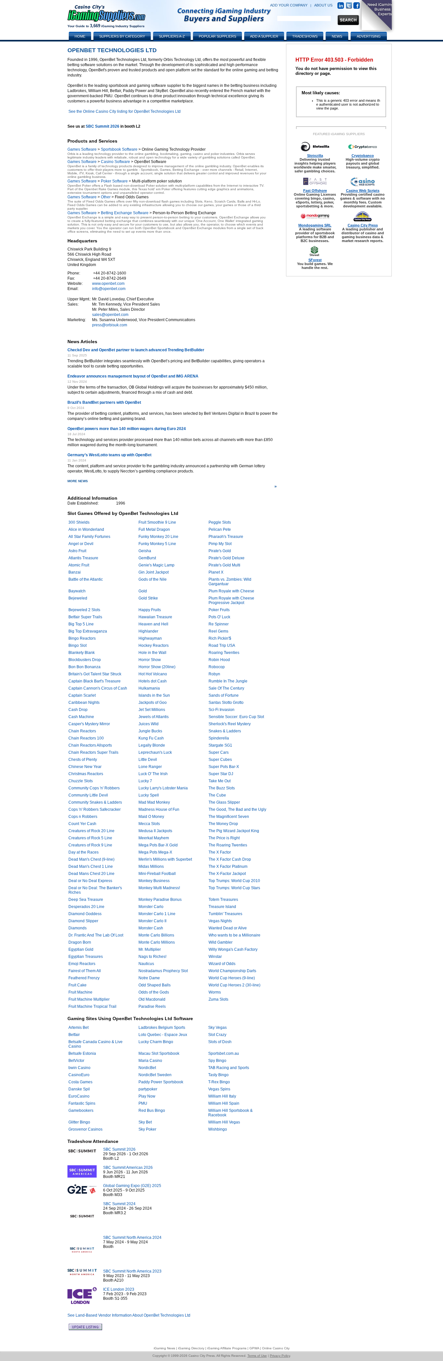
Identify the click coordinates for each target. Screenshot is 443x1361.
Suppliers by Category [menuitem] (122, 36)
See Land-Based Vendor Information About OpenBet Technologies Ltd (128, 1315)
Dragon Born (79, 942)
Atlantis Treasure (83, 558)
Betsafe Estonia (82, 1053)
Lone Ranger (150, 766)
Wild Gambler (221, 942)
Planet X (216, 572)
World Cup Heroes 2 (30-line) (234, 985)
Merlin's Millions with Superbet (165, 859)
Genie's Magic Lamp (156, 565)
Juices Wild (148, 724)
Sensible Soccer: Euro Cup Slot (236, 717)
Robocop (217, 667)
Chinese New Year (85, 766)
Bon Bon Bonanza (84, 667)
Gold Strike (148, 598)
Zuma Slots (218, 999)
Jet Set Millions (151, 709)
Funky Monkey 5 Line (157, 543)
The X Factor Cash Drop (230, 859)
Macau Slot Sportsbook (158, 1053)
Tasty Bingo (218, 1075)
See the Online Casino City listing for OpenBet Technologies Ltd (124, 111)
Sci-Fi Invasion (221, 709)
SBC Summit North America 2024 (132, 1237)
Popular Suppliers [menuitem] (217, 36)
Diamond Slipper (83, 921)
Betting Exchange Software (125, 213)
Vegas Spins (219, 1089)
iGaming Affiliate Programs (226, 1348)
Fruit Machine (80, 992)
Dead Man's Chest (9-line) (91, 859)
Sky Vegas (217, 1027)
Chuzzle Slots (80, 781)
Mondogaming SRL (314, 225)
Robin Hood (219, 659)
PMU (142, 1103)
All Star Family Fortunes (89, 536)
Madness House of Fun (158, 809)
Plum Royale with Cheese (231, 591)
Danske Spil (79, 1089)
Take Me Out (220, 781)
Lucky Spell (148, 795)
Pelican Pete (220, 529)
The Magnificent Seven (229, 816)
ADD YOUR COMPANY (288, 5)
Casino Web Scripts (362, 190)
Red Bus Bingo (151, 1110)
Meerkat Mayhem (153, 838)
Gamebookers (80, 1110)
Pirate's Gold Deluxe (227, 558)
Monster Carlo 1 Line (156, 914)
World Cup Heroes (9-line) (232, 978)
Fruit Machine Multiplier (89, 999)
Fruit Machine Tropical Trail (92, 1006)
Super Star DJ (221, 774)
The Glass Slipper (224, 802)
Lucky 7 (145, 781)
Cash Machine (81, 717)
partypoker (147, 1089)
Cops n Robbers (82, 816)
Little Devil (147, 759)
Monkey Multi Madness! (159, 888)
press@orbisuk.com (109, 325)
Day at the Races (83, 852)
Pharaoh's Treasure (226, 536)
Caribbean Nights (84, 702)
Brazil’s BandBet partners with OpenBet (104, 402)
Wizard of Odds (222, 963)
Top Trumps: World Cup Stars (234, 888)
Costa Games (80, 1082)
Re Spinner (219, 624)
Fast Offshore (315, 190)
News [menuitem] (337, 36)
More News (172, 484)
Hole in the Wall (152, 652)
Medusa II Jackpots (155, 831)
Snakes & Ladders (225, 731)
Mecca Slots (149, 823)
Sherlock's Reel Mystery (230, 724)
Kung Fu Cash (151, 738)
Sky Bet (145, 1122)
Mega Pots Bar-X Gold (158, 845)
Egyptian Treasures (85, 956)
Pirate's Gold (220, 551)
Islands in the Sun (154, 695)
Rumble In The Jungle (228, 681)
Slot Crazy (217, 1034)
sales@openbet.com (110, 314)
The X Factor (220, 852)
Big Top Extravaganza (87, 631)
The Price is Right (224, 838)
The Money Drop (223, 823)
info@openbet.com (109, 288)
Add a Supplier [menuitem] (264, 36)
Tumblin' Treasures (225, 914)
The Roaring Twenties (228, 845)
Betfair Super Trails (85, 617)
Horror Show (149, 659)
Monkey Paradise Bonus (160, 899)
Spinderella (219, 738)
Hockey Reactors (153, 645)
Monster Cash (150, 928)
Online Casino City (276, 1348)
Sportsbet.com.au (223, 1053)
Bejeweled (77, 598)
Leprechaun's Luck (155, 752)
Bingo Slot (77, 645)
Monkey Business (154, 880)
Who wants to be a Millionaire (234, 935)
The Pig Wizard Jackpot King (234, 831)
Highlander (148, 631)
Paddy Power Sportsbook (160, 1082)
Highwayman (150, 638)
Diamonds (77, 928)
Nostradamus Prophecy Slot (163, 971)
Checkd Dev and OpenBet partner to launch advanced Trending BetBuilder (135, 350)
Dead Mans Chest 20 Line (91, 873)
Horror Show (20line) (156, 667)
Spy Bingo (217, 1060)
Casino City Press (363, 225)
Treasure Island (222, 906)
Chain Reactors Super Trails (93, 752)
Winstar (215, 956)
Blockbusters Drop (84, 659)
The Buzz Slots (222, 788)
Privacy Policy (280, 1355)
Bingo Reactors (82, 638)
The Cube (217, 795)
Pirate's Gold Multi (224, 565)
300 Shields (79, 522)
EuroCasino (79, 1096)
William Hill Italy (222, 1096)
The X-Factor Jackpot (227, 873)
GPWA (254, 1348)
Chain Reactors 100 (86, 738)
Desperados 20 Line (86, 906)
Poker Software (114, 181)
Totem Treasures (223, 899)
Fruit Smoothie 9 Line (157, 522)
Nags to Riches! (152, 956)
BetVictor (76, 1060)
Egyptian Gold (80, 949)
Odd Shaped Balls (154, 985)
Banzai (74, 572)
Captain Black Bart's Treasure (94, 681)
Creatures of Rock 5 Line (90, 838)
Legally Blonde (151, 745)
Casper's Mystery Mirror (89, 724)
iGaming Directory (191, 1348)
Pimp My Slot (220, 543)
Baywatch (77, 591)
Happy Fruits (149, 610)
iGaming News (164, 1348)
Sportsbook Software (119, 149)
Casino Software (115, 161)
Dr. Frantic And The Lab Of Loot (95, 935)
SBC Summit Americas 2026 (128, 1167)
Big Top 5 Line (81, 624)
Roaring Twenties (224, 652)
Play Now (146, 1096)
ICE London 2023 (118, 1289)
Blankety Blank (81, 652)
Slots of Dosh (220, 1042)
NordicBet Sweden (155, 1075)
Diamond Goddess (85, 914)
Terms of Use (257, 1355)
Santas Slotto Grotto (226, 702)
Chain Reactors (82, 731)
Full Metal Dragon (154, 529)
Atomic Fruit (78, 565)
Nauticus (146, 963)
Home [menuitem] (80, 36)
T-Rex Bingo (219, 1082)
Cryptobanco (363, 155)
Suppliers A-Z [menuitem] (172, 36)
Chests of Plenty (82, 759)
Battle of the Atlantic (85, 579)
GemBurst (147, 558)
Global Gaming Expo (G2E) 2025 (132, 1185)
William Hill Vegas (224, 1122)
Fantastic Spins (81, 1103)
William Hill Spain (223, 1103)
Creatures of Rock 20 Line (91, 831)
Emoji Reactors (81, 963)
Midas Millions (151, 866)
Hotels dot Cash (152, 681)
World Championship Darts (232, 971)
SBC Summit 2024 (119, 1204)
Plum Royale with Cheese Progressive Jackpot (231, 600)
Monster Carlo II (152, 921)
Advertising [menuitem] (369, 36)
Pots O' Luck (219, 617)
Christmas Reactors (85, 774)
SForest (315, 260)
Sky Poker (147, 1129)
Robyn (214, 674)
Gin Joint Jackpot (153, 572)
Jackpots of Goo (152, 702)
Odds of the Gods (153, 992)
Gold (142, 591)
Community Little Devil (88, 795)
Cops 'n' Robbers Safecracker (94, 809)
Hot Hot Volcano (152, 674)
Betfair (74, 1034)
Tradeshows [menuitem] (304, 36)
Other (106, 197)
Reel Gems (218, 631)
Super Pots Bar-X (224, 766)
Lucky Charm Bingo (155, 1042)
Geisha (144, 551)
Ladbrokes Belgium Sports (161, 1027)
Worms (215, 992)
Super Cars (219, 752)
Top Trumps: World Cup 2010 (234, 880)
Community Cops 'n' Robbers (94, 788)
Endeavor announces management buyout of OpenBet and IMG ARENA (132, 376)
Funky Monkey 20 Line (158, 536)
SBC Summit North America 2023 (132, 1271)
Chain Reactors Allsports (90, 745)
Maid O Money (151, 816)
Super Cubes (220, 759)
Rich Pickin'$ (220, 638)
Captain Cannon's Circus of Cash (97, 688)
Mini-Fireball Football (157, 873)
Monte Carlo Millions (156, 942)
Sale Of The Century (226, 688)
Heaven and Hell (153, 624)
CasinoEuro (79, 1075)
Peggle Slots (220, 522)
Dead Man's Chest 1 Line (90, 866)
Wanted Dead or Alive (228, 928)
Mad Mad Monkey (154, 802)
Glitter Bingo (79, 1122)
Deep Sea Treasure (85, 899)
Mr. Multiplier (149, 949)
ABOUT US (323, 5)
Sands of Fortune (224, 695)
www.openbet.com (108, 283)
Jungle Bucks (150, 731)
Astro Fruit (77, 551)
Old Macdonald (151, 999)
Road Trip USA (222, 645)
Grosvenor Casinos (85, 1129)
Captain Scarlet (82, 695)
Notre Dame (149, 978)
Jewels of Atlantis (153, 717)
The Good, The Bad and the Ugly (237, 809)
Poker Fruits (219, 610)
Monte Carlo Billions (156, 935)
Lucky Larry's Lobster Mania (163, 788)
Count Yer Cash (82, 823)
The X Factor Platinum (228, 866)
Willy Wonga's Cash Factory (233, 949)
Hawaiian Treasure (155, 617)
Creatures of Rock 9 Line (90, 845)
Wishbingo (217, 1129)
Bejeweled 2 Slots (84, 610)
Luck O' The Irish (153, 774)
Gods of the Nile (152, 579)
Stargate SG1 (220, 745)
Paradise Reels (152, 1006)
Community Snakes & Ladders (95, 802)
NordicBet (147, 1067)
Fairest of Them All (84, 971)
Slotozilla (315, 155)
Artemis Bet (78, 1027)
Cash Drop (78, 709)
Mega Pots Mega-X (155, 852)
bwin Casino (79, 1067)
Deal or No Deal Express (90, 880)
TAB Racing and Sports (228, 1067)
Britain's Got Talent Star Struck (94, 674)
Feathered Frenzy (84, 978)
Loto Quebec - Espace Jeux (162, 1034)
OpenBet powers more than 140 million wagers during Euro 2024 (126, 428)
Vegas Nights (220, 921)
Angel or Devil (80, 543)
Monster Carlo (150, 906)
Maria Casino (150, 1060)
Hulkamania (149, 688)
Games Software (82, 149)
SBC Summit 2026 (102, 126)
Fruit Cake (77, 985)
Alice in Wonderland (86, 529)
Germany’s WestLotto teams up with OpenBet (109, 455)
